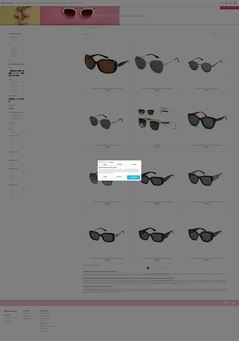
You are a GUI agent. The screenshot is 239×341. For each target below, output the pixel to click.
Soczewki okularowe (29, 3)
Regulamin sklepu (44, 318)
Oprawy (18, 3)
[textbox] (220, 34)
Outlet (80, 3)
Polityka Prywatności (45, 316)
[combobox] (220, 34)
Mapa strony (43, 331)
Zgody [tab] (105, 164)
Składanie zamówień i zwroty (47, 326)
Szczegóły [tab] (119, 164)
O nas (41, 321)
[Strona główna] (83, 27)
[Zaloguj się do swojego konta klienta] (230, 3)
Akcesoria (73, 3)
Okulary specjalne (62, 3)
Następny (163, 268)
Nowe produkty (27, 316)
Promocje (25, 313)
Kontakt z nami (44, 328)
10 (158, 268)
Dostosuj (119, 176)
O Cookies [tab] (134, 164)
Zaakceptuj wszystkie (134, 177)
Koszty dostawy (44, 313)
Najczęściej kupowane (28, 318)
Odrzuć (105, 176)
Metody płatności (44, 323)
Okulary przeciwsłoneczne (46, 3)
